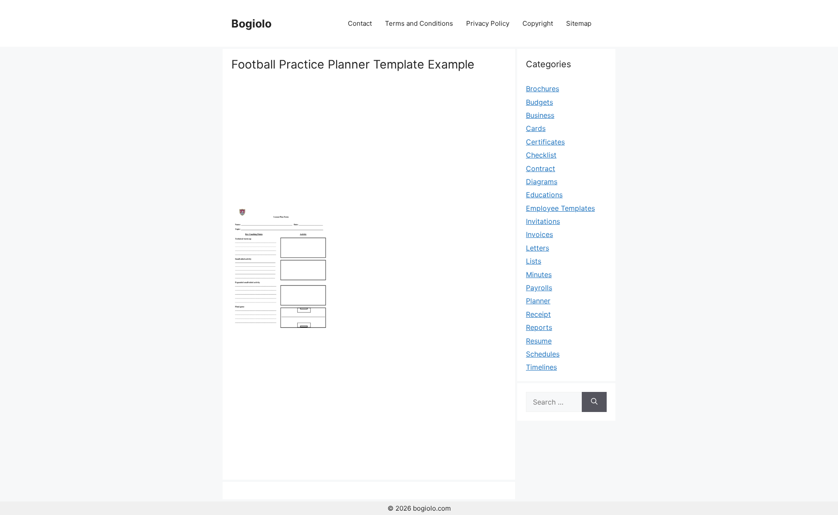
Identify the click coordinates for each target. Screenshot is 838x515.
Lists (533, 261)
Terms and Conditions (419, 23)
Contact (360, 23)
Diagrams (541, 181)
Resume (539, 340)
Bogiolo (251, 23)
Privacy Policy (487, 23)
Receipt (538, 314)
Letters (537, 248)
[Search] (594, 402)
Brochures (542, 88)
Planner (538, 300)
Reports (539, 327)
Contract (540, 168)
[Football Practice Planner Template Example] (280, 331)
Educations (544, 194)
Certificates (545, 141)
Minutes (539, 274)
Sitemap (578, 23)
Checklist (541, 155)
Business (540, 115)
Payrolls (539, 287)
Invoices (539, 234)
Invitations (543, 221)
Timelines (541, 367)
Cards (536, 128)
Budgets (539, 102)
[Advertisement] (368, 137)
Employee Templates (560, 208)
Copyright (537, 23)
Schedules (543, 354)
